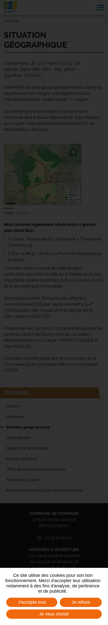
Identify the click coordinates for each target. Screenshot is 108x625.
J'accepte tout (32, 602)
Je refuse (81, 602)
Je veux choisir (54, 613)
